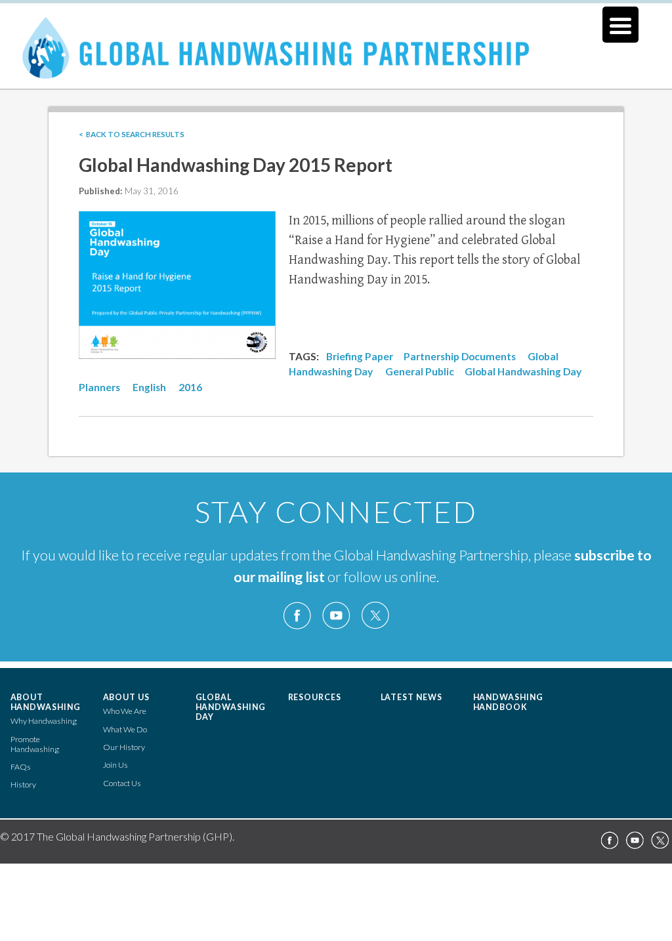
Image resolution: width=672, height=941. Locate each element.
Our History (124, 747)
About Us (126, 697)
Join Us (115, 765)
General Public (419, 371)
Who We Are (124, 711)
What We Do (125, 729)
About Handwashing (45, 702)
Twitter (374, 616)
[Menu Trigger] (620, 25)
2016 (190, 387)
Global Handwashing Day (231, 707)
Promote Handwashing (34, 744)
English (149, 387)
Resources (315, 697)
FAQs (20, 767)
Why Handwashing (43, 721)
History (23, 784)
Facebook (297, 616)
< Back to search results (131, 134)
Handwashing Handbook (508, 702)
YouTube (336, 616)
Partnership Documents (460, 356)
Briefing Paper (359, 356)
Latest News (412, 697)
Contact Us (122, 783)
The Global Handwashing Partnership (336, 55)
